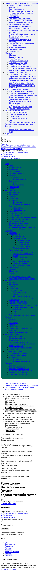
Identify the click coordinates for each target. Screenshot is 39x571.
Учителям (8, 550)
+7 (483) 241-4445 (21, 153)
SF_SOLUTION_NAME (8, 569)
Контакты (8, 554)
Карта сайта (11, 504)
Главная (4, 504)
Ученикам (8, 548)
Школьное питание (12, 552)
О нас (7, 542)
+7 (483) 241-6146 (7, 153)
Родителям (9, 546)
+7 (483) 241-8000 (7, 154)
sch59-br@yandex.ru (8, 156)
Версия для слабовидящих (11, 158)
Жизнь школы (10, 544)
